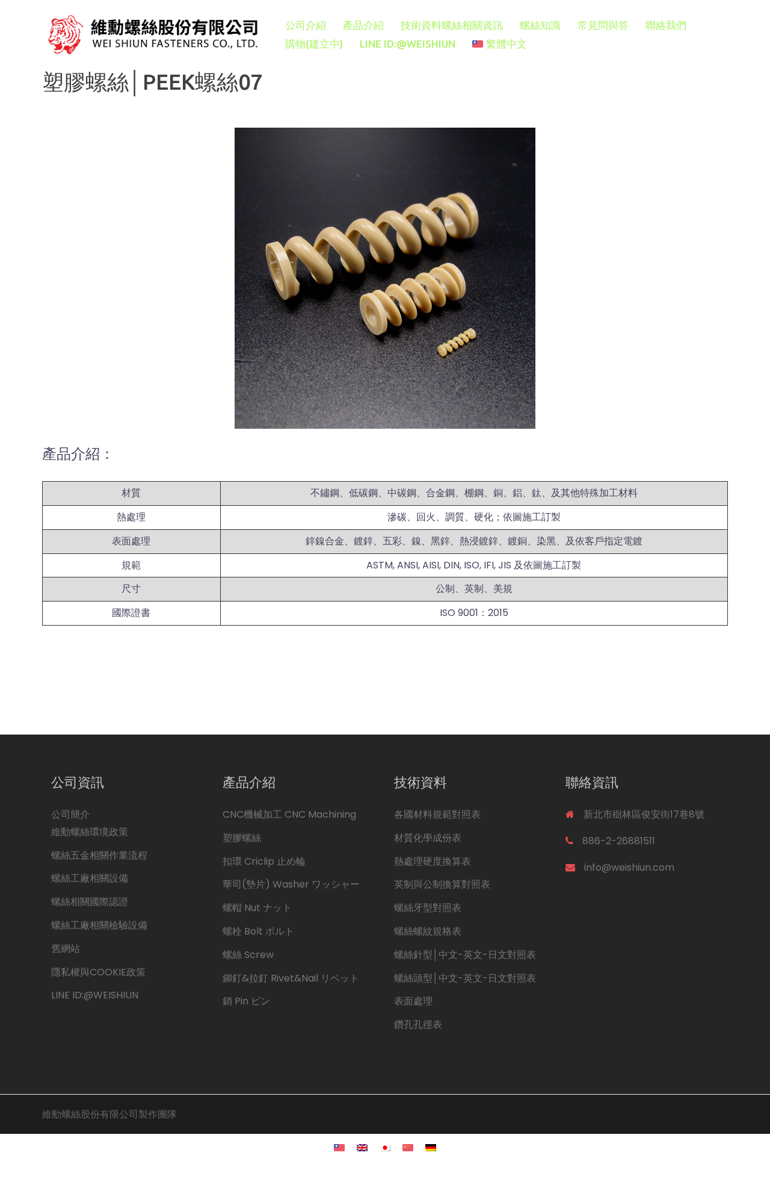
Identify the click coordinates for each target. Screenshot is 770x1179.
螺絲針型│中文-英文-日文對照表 (465, 955)
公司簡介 (70, 814)
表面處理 (413, 1001)
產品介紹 (363, 25)
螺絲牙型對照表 (427, 908)
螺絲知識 (540, 25)
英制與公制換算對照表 (442, 884)
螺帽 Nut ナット (257, 908)
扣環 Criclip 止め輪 (264, 861)
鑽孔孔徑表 (418, 1024)
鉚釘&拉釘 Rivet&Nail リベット (291, 978)
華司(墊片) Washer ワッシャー (291, 884)
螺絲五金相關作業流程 (99, 855)
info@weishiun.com (629, 867)
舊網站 (65, 949)
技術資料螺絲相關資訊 (452, 25)
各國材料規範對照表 (437, 814)
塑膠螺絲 (242, 838)
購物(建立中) (314, 43)
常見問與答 (603, 25)
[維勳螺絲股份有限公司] (150, 34)
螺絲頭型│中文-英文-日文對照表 (465, 978)
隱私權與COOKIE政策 (98, 972)
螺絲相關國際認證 (89, 902)
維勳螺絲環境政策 (89, 832)
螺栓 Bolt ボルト (258, 931)
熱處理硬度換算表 (432, 861)
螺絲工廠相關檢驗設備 (99, 925)
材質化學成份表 (427, 838)
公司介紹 (305, 25)
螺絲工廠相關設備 (89, 878)
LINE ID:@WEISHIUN (407, 43)
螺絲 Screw (248, 955)
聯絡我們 (665, 25)
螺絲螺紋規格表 (427, 931)
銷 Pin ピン (246, 1001)
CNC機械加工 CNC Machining (289, 814)
